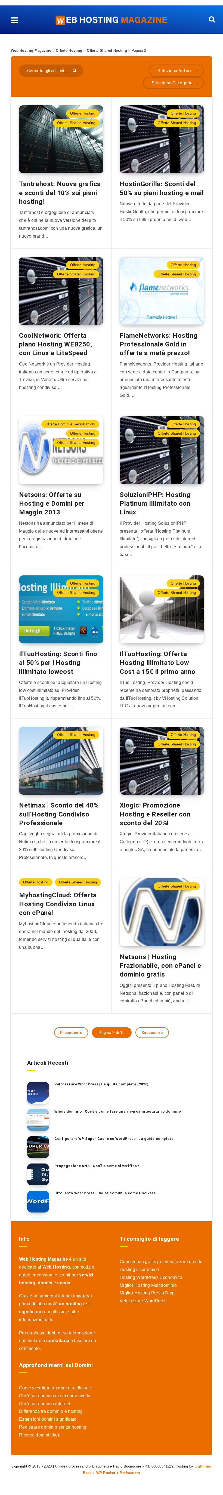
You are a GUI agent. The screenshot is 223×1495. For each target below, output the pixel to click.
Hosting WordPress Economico (151, 1277)
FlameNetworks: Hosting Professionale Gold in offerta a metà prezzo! (158, 344)
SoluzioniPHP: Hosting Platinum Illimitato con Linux (155, 503)
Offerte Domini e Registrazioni (70, 424)
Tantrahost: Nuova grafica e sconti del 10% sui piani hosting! (60, 192)
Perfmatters (130, 1473)
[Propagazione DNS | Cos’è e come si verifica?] (38, 1174)
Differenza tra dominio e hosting (51, 1411)
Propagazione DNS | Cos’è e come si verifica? (96, 1166)
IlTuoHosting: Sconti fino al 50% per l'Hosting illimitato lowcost (58, 663)
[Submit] (75, 70)
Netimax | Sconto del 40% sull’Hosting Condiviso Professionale (58, 814)
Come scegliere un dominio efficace (55, 1388)
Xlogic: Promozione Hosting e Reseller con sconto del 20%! (155, 814)
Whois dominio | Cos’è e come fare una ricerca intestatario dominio (117, 1111)
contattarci (57, 1340)
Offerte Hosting (69, 50)
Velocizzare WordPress (143, 1300)
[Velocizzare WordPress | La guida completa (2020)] (38, 1093)
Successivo (152, 1032)
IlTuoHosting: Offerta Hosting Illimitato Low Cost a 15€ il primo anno (157, 663)
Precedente (71, 1032)
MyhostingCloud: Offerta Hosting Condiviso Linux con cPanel (58, 904)
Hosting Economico (139, 1269)
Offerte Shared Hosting (107, 50)
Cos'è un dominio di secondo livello (55, 1395)
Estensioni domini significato (48, 1419)
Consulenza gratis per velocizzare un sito (161, 1261)
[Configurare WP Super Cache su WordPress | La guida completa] (38, 1147)
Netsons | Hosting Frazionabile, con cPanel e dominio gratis (160, 965)
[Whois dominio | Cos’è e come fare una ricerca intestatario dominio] (38, 1120)
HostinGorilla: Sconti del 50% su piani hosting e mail (162, 188)
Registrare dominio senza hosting (52, 1427)
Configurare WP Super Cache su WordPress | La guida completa (114, 1139)
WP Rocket (105, 1473)
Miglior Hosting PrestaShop (147, 1293)
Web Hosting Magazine (31, 50)
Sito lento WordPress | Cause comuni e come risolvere (105, 1193)
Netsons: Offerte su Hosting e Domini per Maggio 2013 (52, 503)
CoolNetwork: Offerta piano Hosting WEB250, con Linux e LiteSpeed (55, 344)
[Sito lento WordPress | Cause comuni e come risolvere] (38, 1201)
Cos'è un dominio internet (44, 1403)
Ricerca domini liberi (39, 1435)
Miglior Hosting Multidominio (148, 1285)
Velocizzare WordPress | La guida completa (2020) (101, 1084)
